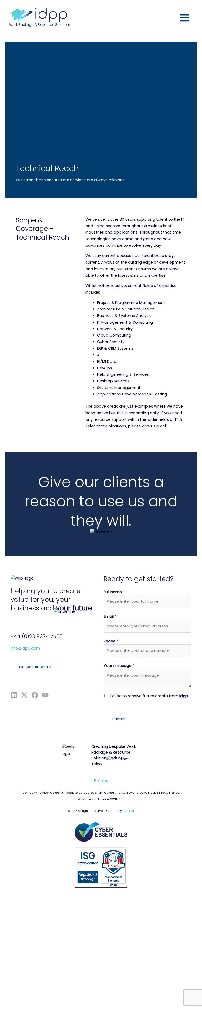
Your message (119, 665)
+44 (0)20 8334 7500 (37, 636)
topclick (128, 811)
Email (110, 616)
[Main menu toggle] (184, 17)
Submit (119, 718)
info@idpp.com (25, 648)
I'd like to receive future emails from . (149, 696)
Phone (111, 641)
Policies (101, 780)
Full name (114, 592)
